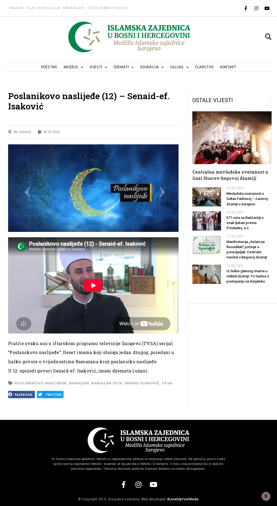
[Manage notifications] (266, 496)
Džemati (121, 67)
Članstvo (204, 67)
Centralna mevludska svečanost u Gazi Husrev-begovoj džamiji (230, 175)
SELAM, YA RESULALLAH (43, 8)
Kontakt (228, 67)
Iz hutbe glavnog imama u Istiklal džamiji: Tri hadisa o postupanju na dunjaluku (247, 276)
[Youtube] (267, 8)
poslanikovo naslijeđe (40, 383)
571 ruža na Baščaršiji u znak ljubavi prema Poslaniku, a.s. (244, 223)
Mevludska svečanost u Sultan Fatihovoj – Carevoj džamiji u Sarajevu (247, 199)
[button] (268, 37)
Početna (49, 67)
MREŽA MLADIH (73, 8)
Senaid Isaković (141, 383)
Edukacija (149, 67)
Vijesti (96, 67)
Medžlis (71, 67)
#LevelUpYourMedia (183, 499)
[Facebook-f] (245, 8)
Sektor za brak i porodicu (107, 8)
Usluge (177, 67)
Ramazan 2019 (106, 383)
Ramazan (16, 8)
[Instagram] (256, 8)
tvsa (166, 383)
